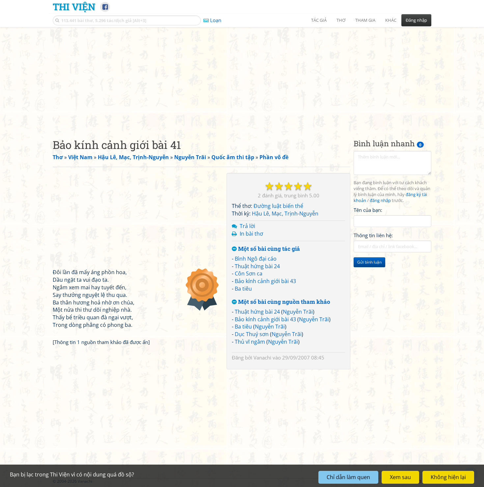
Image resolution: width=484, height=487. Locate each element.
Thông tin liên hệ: (373, 235)
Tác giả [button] (319, 20)
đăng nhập (380, 200)
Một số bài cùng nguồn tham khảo (283, 302)
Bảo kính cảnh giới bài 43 (265, 281)
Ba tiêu (243, 288)
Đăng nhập (416, 20)
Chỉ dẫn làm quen (348, 477)
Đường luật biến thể (278, 206)
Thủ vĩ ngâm (250, 341)
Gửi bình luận (369, 262)
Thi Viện (74, 6)
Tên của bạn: (368, 209)
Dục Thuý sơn (252, 334)
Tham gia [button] (365, 20)
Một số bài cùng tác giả (268, 249)
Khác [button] (390, 20)
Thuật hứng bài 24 (257, 266)
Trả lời (247, 226)
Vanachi (262, 357)
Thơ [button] (340, 20)
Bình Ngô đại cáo (256, 258)
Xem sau (400, 477)
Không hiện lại (448, 477)
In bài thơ (251, 233)
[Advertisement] (242, 77)
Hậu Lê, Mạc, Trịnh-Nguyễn (285, 213)
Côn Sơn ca (248, 273)
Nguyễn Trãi (298, 311)
